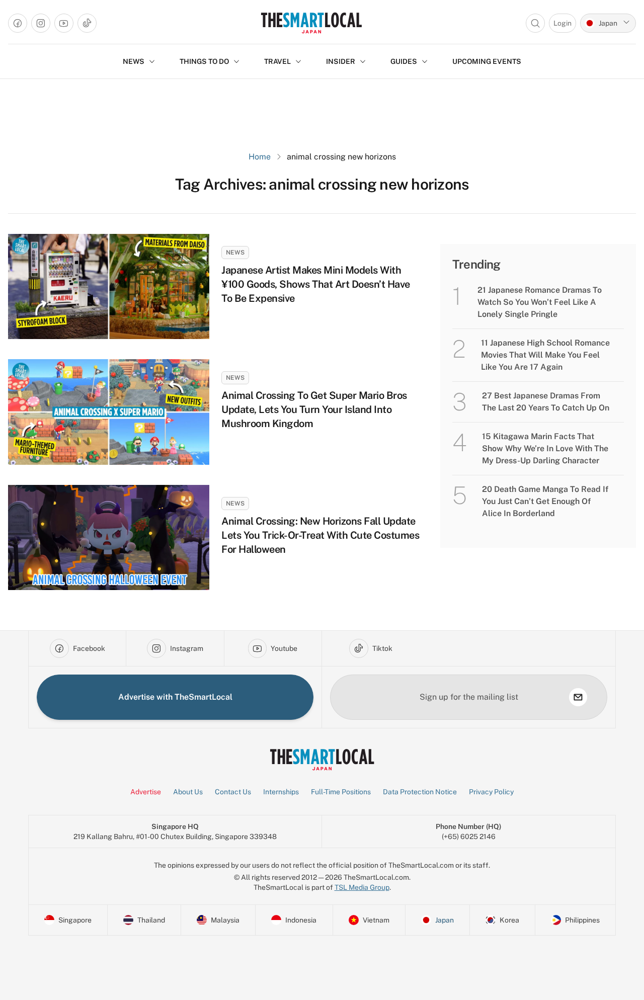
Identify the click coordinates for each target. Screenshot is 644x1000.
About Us (188, 792)
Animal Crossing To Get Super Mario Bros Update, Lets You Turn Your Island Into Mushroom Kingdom (314, 409)
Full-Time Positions (341, 792)
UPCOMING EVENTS (486, 61)
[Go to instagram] (40, 23)
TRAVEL (277, 61)
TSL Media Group (362, 887)
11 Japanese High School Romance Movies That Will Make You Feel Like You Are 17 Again (545, 355)
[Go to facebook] (17, 23)
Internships (281, 792)
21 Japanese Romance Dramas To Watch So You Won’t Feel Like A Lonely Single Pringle (539, 302)
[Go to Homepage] (311, 23)
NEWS (133, 61)
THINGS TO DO (204, 61)
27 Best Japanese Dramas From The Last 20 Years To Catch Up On (545, 401)
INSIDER (340, 61)
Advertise (145, 792)
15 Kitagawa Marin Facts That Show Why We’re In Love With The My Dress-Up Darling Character (545, 448)
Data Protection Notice (420, 792)
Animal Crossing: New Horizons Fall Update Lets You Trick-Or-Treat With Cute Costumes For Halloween (320, 535)
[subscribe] (578, 697)
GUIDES (403, 61)
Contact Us (233, 792)
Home (260, 156)
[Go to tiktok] (87, 23)
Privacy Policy (491, 792)
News (235, 252)
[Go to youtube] (63, 23)
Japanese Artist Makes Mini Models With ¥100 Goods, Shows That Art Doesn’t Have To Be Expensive (315, 284)
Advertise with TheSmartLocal (175, 697)
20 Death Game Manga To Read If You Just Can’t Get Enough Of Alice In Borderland (545, 501)
